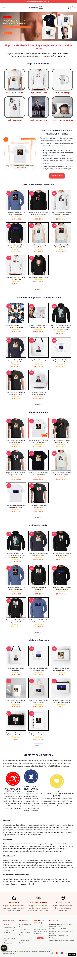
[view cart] (73, 7)
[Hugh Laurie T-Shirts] (15, 80)
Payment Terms (24, 930)
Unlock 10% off (4, 948)
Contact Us (22, 938)
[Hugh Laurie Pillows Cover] (62, 107)
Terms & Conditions (10, 927)
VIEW (16, 208)
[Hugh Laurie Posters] (39, 107)
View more (38, 289)
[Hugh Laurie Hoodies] (39, 80)
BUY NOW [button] (58, 176)
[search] (67, 7)
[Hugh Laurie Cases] (15, 107)
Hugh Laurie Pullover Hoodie (38, 277)
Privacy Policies (9, 930)
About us (6, 924)
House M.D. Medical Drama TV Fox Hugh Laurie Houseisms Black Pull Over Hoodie (61, 327)
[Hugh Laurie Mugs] (62, 80)
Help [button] (73, 954)
